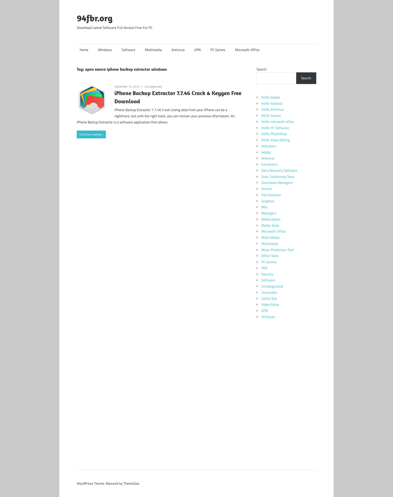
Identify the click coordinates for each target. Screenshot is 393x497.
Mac (264, 207)
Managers (268, 213)
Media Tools (270, 225)
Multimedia (153, 49)
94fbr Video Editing (275, 140)
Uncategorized (153, 86)
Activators (268, 146)
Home (84, 49)
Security (267, 274)
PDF (264, 268)
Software (128, 49)
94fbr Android (271, 103)
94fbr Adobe (270, 97)
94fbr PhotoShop (274, 133)
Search (261, 69)
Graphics (267, 201)
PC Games (217, 49)
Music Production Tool (277, 249)
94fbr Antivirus (272, 109)
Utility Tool (269, 298)
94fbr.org (95, 18)
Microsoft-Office (247, 49)
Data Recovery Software (279, 170)
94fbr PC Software (275, 128)
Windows (105, 49)
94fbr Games (271, 115)
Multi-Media (270, 237)
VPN (197, 49)
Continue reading (90, 134)
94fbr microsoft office (277, 121)
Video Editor (270, 304)
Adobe (266, 152)
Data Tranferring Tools (277, 176)
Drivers (266, 188)
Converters (269, 164)
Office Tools (270, 255)
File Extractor (271, 195)
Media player (271, 219)
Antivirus (178, 49)
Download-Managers (277, 182)
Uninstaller (269, 292)
